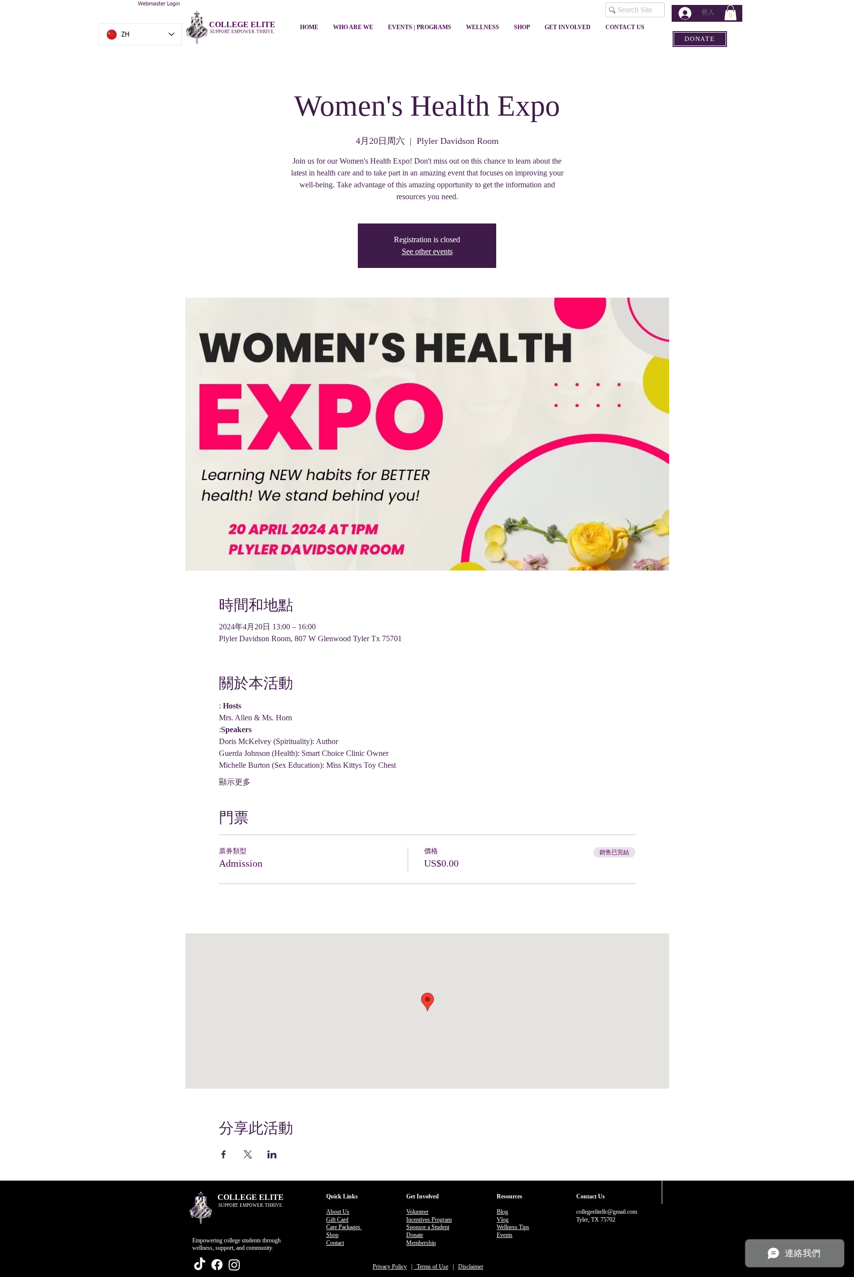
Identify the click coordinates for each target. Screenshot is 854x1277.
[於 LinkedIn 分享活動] (272, 1154)
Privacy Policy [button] (390, 1266)
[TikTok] (199, 1264)
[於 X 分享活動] (248, 1154)
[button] (730, 12)
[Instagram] (234, 1264)
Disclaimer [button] (470, 1266)
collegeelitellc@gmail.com (606, 1211)
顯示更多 (235, 782)
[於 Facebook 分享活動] (223, 1154)
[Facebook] (217, 1264)
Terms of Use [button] (431, 1266)
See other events (427, 251)
